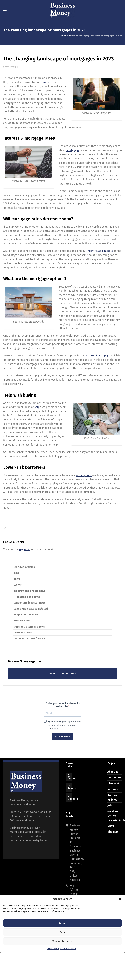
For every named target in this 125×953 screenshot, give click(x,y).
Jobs (16, 572)
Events (17, 584)
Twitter (71, 778)
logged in (24, 549)
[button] (120, 899)
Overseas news (22, 632)
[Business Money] (62, 10)
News (71, 36)
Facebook (73, 788)
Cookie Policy (53, 948)
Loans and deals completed (30, 608)
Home (63, 36)
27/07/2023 (9, 67)
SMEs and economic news (29, 626)
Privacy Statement (68, 948)
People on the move (25, 614)
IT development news (26, 596)
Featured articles (24, 567)
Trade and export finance (29, 638)
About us (112, 771)
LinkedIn (72, 798)
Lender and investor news (29, 602)
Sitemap (112, 831)
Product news (21, 620)
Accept (63, 923)
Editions (112, 789)
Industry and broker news (29, 590)
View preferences (62, 941)
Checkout (113, 783)
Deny (62, 932)
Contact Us (114, 777)
